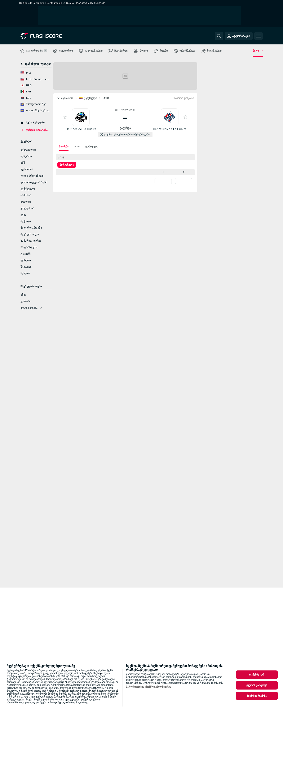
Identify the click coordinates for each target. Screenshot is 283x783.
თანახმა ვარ (256, 674)
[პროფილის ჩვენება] (81, 117)
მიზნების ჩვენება (257, 695)
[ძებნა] (219, 36)
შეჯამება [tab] (63, 146)
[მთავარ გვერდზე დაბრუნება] (49, 36)
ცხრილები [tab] (91, 146)
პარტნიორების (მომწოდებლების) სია (148, 686)
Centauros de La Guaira (169, 129)
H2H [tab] (77, 146)
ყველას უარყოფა (256, 685)
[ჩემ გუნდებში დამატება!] (65, 117)
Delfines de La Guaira (81, 129)
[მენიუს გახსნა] (258, 36)
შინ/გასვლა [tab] (67, 164)
